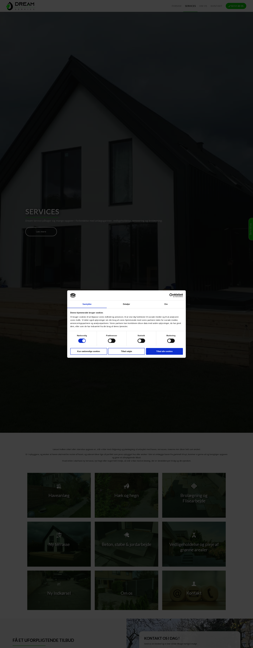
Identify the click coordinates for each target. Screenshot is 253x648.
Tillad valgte (126, 351)
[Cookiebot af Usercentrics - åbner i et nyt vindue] (171, 295)
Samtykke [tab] (87, 304)
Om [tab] (166, 304)
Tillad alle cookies (164, 351)
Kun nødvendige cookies (88, 351)
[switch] (111, 341)
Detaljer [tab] (126, 304)
